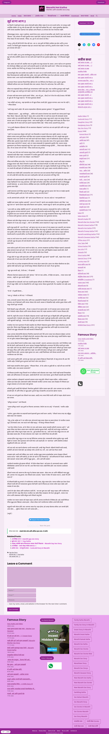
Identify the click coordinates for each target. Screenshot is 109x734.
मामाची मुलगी (83, 177)
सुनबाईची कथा (83, 210)
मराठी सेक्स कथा (79, 726)
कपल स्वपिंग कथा (83, 265)
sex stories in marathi (82, 707)
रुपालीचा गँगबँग (82, 72)
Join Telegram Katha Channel (90, 34)
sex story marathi (80, 717)
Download (101, 2)
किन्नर (79, 271)
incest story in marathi (82, 630)
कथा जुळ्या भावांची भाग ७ (85, 78)
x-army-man (82, 262)
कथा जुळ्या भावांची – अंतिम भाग (87, 75)
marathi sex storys (81, 668)
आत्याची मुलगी (83, 153)
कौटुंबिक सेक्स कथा (83, 277)
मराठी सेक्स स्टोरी (93, 726)
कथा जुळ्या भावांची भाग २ (85, 101)
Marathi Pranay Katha (86, 231)
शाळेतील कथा (82, 316)
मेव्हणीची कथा (83, 198)
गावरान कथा (81, 283)
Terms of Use (51, 730)
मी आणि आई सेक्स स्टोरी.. (85, 358)
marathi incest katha (81, 635)
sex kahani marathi (81, 697)
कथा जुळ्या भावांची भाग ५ (85, 87)
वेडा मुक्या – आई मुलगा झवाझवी (16, 665)
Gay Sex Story (13, 553)
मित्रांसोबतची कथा (84, 195)
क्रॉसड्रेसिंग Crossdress (85, 280)
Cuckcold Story (83, 119)
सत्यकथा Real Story (84, 325)
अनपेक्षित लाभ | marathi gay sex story (25, 539)
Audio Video (82, 116)
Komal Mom (83, 134)
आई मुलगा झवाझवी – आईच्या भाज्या (17, 674)
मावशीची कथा (83, 186)
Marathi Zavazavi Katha (86, 237)
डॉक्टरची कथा (82, 286)
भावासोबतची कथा (84, 174)
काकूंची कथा (82, 159)
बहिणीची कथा (83, 165)
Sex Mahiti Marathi (48, 620)
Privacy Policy (42, 730)
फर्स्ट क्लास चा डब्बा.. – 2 (85, 66)
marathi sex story (80, 659)
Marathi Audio (83, 219)
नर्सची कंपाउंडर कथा (83, 289)
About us (34, 730)
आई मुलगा (82, 137)
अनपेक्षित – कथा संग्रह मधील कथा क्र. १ (24, 546)
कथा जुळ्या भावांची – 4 (84, 95)
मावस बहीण (82, 189)
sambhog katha (80, 692)
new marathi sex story (82, 688)
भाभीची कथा (81, 298)
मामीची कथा (82, 183)
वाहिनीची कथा (83, 201)
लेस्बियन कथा (81, 307)
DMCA (58, 730)
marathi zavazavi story (82, 673)
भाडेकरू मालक (82, 295)
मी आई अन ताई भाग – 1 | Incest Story (19, 636)
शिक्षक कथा (81, 319)
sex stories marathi (81, 712)
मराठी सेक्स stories (93, 721)
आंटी (80, 144)
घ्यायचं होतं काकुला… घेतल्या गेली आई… (19, 660)
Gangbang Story (84, 125)
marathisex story (80, 664)
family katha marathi (82, 620)
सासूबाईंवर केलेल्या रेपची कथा (15, 655)
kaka (79, 213)
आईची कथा (82, 141)
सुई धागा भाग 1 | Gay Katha (21, 541)
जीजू (80, 162)
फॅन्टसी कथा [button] (52, 16)
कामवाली (80, 268)
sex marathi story (80, 702)
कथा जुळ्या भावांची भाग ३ (85, 98)
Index (20, 16)
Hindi (92, 16)
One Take (81, 243)
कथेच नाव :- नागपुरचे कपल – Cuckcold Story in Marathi (31, 548)
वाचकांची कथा (82, 310)
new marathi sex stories (83, 683)
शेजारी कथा (81, 322)
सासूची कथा (82, 207)
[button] (96, 16)
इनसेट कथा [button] (39, 16)
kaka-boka (82, 216)
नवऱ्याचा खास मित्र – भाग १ (86, 81)
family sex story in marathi (84, 625)
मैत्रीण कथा (81, 304)
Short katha (82, 256)
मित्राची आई (82, 192)
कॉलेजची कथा (82, 274)
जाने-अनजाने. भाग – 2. (14, 556)
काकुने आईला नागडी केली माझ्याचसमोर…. (19, 679)
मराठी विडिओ (64, 16)
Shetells (81, 253)
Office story (82, 240)
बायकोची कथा (83, 168)
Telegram (7, 2)
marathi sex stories (81, 649)
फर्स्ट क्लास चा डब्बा (83, 69)
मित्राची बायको (82, 301)
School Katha (82, 247)
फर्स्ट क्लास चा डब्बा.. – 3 (85, 63)
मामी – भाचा (83, 180)
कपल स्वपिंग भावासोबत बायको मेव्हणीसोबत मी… (21, 689)
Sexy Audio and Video (85, 339)
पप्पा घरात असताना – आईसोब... (87, 353)
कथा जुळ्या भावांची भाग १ (85, 104)
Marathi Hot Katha (56, 7)
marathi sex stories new (83, 654)
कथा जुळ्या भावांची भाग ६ (85, 84)
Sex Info (81, 250)
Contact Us (73, 730)
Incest (80, 131)
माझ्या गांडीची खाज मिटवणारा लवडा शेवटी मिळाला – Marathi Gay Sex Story (37, 544)
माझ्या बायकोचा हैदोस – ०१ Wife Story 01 (20, 684)
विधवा (79, 313)
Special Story (82, 259)
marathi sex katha (81, 644)
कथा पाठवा (84, 16)
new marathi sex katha (82, 678)
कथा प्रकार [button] (27, 16)
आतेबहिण (82, 147)
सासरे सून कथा (83, 204)
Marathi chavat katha (86, 225)
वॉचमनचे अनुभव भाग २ (84, 107)
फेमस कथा (81, 292)
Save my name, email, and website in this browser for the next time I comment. (38, 604)
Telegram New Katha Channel (40, 519)
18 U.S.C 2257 (65, 730)
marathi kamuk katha (82, 639)
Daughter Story (83, 122)
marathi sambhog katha (87, 234)
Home (14, 16)
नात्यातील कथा (78, 721)
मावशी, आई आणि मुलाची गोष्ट (15, 694)
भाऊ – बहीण (83, 171)
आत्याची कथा (83, 150)
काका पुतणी (82, 156)
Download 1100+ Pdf (86, 23)
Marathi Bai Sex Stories (86, 222)
